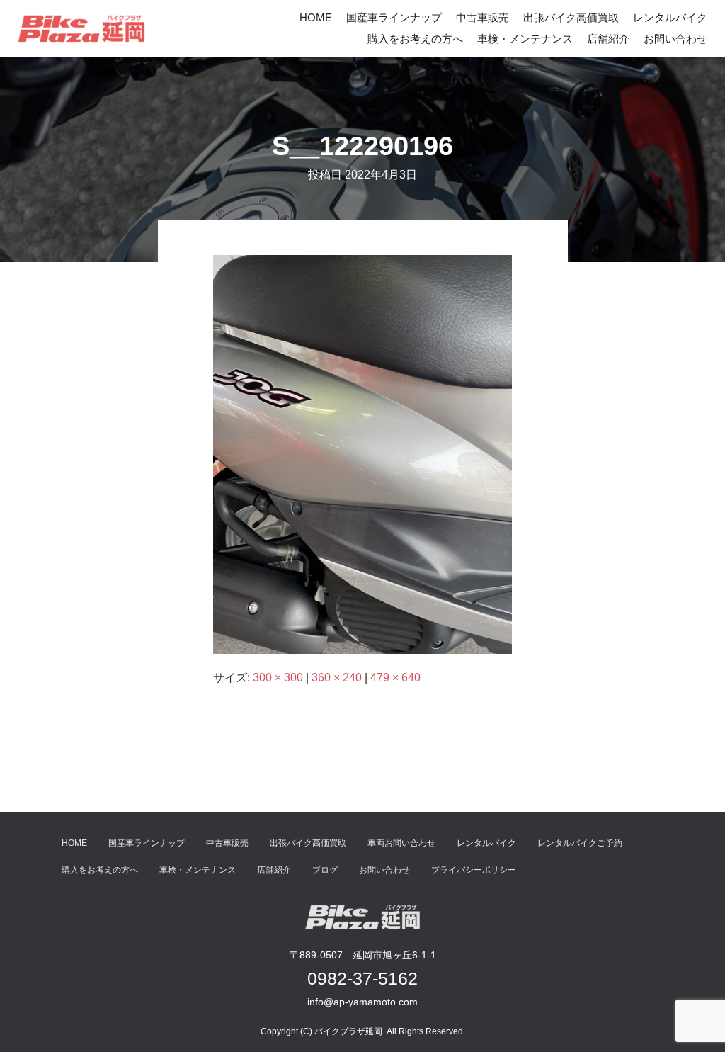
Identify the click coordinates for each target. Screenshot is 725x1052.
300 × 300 (278, 678)
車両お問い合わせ (401, 843)
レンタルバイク (670, 17)
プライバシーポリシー (473, 870)
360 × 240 (337, 678)
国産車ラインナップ (394, 17)
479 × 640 (395, 678)
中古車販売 (482, 17)
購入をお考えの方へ (415, 39)
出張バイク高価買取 (571, 17)
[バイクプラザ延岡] (81, 28)
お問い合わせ (675, 39)
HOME (315, 17)
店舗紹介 (608, 39)
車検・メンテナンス (525, 39)
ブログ (325, 870)
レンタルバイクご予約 (579, 843)
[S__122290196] (362, 454)
